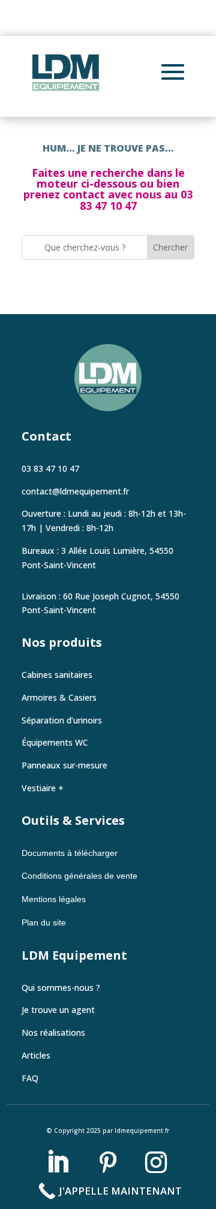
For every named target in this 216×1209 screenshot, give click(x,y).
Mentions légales (54, 899)
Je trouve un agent (58, 1009)
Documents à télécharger (71, 853)
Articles (36, 1055)
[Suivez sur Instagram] (156, 1162)
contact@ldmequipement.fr (75, 491)
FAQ (30, 1078)
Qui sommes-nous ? (61, 987)
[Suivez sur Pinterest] (108, 1162)
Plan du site (44, 922)
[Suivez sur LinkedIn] (58, 1162)
